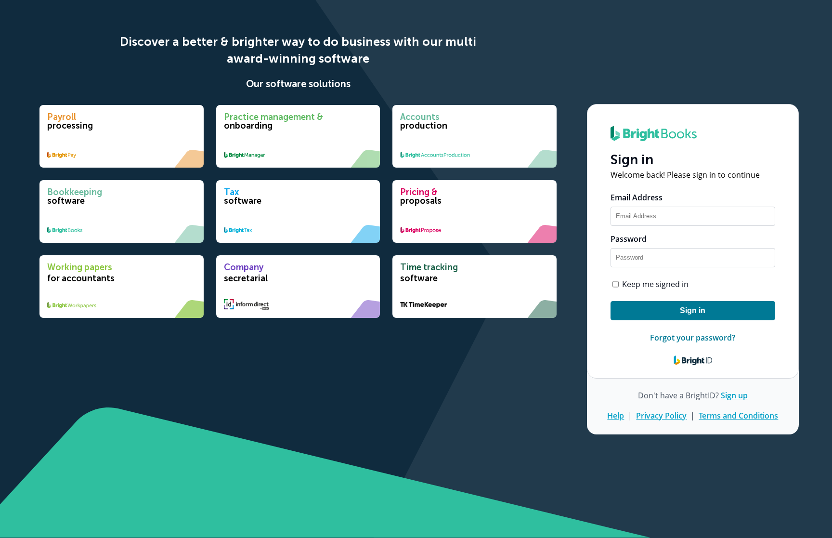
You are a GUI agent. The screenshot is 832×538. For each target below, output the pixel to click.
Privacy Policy (661, 415)
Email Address (637, 197)
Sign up (734, 395)
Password (629, 239)
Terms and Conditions (738, 415)
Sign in (692, 310)
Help (615, 415)
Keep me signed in (655, 284)
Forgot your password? (692, 337)
